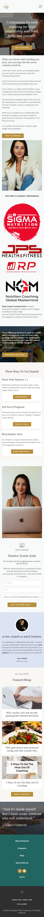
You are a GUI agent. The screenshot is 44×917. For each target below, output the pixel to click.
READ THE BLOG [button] (22, 794)
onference (28, 317)
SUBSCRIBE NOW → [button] (22, 451)
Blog (22, 856)
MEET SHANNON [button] (12, 136)
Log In (22, 877)
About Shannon (22, 841)
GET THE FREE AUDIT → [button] (22, 605)
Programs (22, 848)
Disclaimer (22, 904)
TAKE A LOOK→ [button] (22, 424)
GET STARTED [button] (22, 48)
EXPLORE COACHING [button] (15, 355)
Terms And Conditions (22, 900)
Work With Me (22, 863)
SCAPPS (18, 314)
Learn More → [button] (22, 397)
